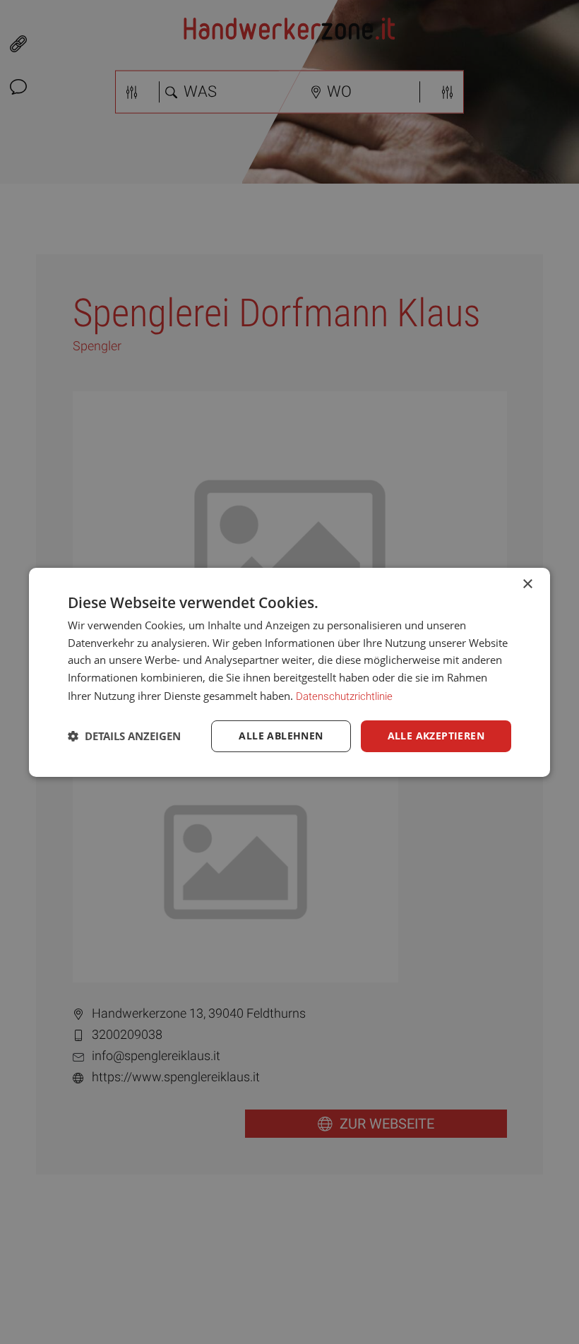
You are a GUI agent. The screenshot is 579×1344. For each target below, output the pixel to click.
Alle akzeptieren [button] (436, 735)
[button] (124, 736)
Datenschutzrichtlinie (344, 696)
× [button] (527, 583)
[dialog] (289, 671)
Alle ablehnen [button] (281, 735)
